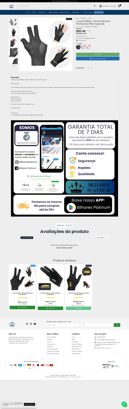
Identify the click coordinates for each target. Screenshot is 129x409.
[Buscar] (94, 6)
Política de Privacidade (53, 351)
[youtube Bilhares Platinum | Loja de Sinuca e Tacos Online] (35, 324)
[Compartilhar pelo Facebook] (85, 67)
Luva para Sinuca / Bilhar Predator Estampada (50, 293)
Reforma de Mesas (64, 12)
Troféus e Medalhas (53, 12)
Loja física (49, 339)
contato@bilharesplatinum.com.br (106, 339)
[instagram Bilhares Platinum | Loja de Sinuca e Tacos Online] (27, 324)
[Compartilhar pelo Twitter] (88, 67)
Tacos (27, 12)
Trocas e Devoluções (52, 349)
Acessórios (42, 12)
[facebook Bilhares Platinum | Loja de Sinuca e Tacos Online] (31, 324)
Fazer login (113, 6)
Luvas (89, 18)
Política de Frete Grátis (53, 353)
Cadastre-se (105, 6)
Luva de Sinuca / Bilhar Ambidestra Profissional (22, 293)
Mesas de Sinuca (99, 12)
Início (77, 18)
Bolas (33, 12)
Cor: (79, 43)
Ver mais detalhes (81, 40)
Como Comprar (51, 344)
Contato (49, 341)
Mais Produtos (76, 12)
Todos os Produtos (88, 12)
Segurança (50, 346)
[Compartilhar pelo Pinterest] (91, 67)
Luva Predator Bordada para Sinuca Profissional (78, 293)
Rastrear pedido (51, 337)
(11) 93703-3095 (101, 337)
